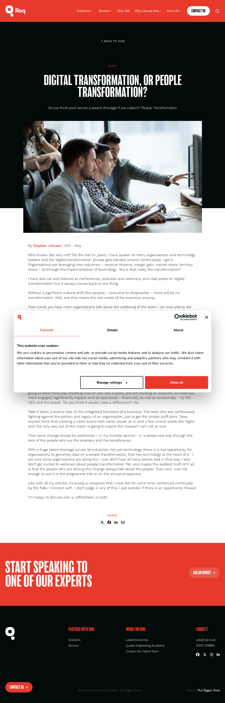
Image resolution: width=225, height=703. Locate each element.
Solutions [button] (74, 640)
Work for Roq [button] (135, 629)
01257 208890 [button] (205, 646)
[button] (15, 11)
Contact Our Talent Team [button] (142, 651)
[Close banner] (206, 317)
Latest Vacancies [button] (137, 640)
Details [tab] (112, 330)
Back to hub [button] (114, 41)
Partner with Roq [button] (81, 629)
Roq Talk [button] (124, 11)
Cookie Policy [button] (108, 690)
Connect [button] (202, 629)
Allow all (176, 382)
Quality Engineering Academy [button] (145, 646)
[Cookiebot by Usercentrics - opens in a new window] (177, 317)
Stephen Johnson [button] (47, 246)
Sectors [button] (73, 646)
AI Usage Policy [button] (130, 690)
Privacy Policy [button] (87, 690)
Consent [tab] (46, 330)
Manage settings (109, 382)
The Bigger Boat (208, 690)
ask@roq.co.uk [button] (206, 640)
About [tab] (178, 330)
